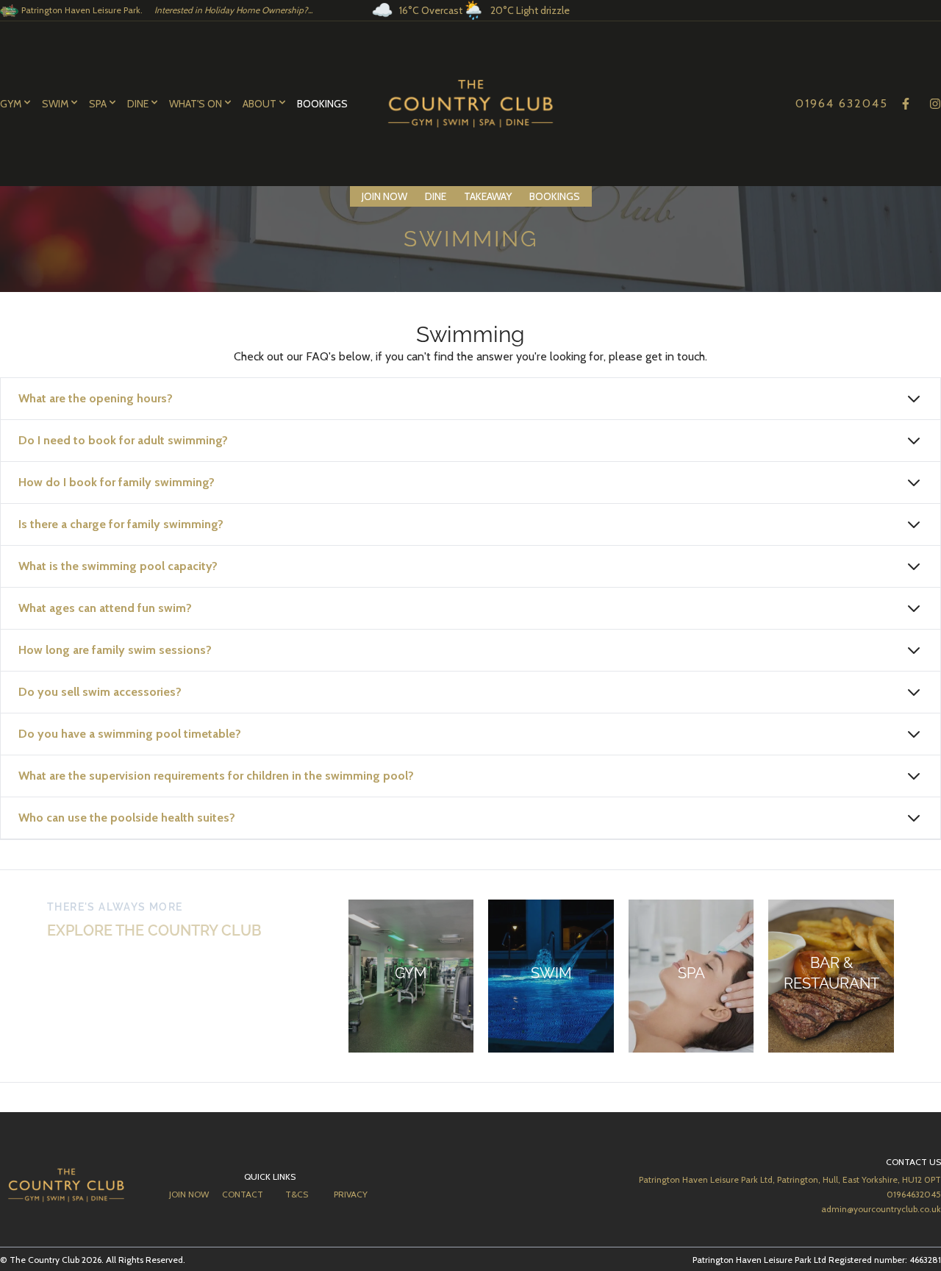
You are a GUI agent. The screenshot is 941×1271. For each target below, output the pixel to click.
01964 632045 (841, 103)
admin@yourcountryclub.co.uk (881, 1208)
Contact (242, 1194)
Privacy (351, 1194)
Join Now (384, 196)
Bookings (322, 103)
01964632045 (914, 1194)
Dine (435, 196)
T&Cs (296, 1194)
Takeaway (488, 196)
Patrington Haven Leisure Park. (166, 9)
